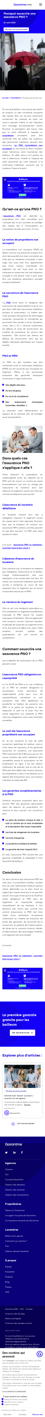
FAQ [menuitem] (7, 1292)
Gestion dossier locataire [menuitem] (17, 1251)
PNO (8, 302)
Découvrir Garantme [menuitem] (14, 1210)
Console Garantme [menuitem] (14, 1179)
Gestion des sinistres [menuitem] (15, 1189)
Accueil (5, 98)
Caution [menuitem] (9, 1169)
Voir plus (27, 1105)
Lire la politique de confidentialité (14, 1391)
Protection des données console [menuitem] (18, 1323)
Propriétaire (16, 98)
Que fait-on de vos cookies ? (14, 1402)
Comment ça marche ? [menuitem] (16, 1241)
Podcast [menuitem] (9, 1276)
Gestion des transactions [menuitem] (17, 1194)
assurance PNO (12, 215)
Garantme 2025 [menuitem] (11, 1309)
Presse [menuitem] (8, 1287)
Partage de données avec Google (15, 1399)
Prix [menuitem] (7, 1246)
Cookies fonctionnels (11, 1404)
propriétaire (8, 135)
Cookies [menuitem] (29, 1309)
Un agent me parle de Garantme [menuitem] (20, 1215)
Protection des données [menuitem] (15, 1314)
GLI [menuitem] (6, 1174)
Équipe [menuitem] (8, 1266)
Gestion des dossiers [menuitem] (15, 1184)
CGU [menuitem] (22, 1309)
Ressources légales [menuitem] (13, 1318)
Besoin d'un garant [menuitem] (14, 1235)
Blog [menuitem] (7, 1281)
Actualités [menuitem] (9, 1271)
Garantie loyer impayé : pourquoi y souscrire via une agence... (18, 1096)
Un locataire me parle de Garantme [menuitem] (22, 1220)
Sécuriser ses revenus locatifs (16, 29)
